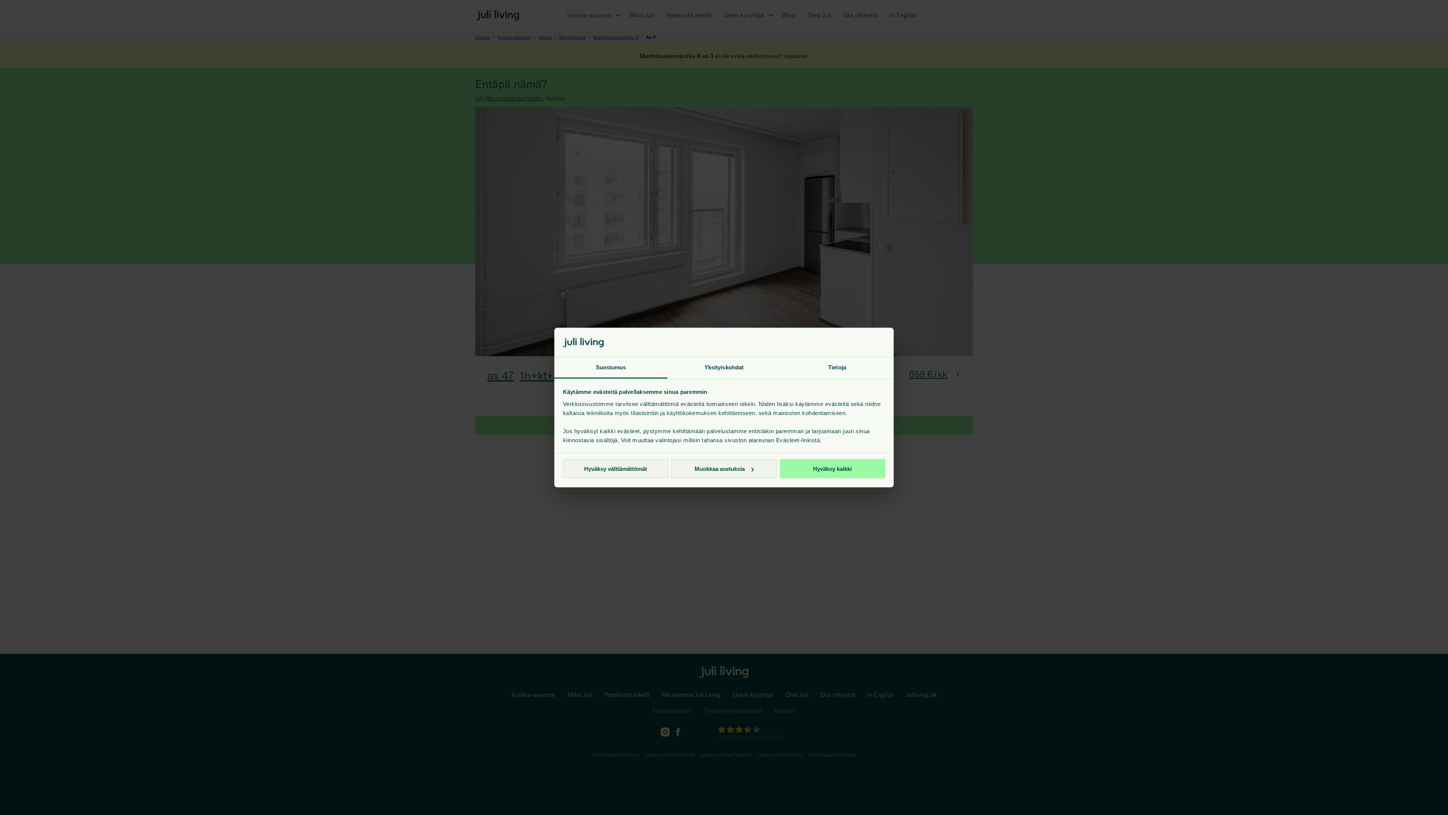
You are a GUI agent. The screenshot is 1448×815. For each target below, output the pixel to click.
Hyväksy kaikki (832, 469)
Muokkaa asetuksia (720, 469)
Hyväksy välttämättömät (615, 469)
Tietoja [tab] (837, 367)
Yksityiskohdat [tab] (724, 367)
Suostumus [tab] (611, 367)
